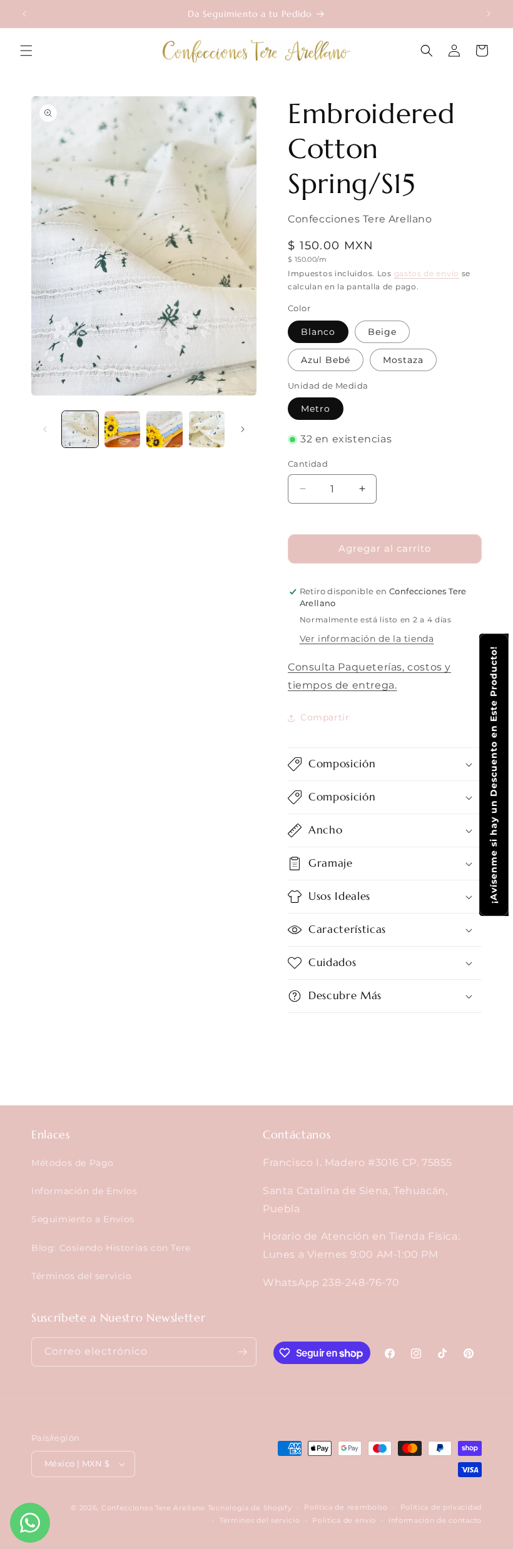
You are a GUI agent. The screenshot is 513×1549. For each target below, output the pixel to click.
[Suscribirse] (242, 1352)
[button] (26, 50)
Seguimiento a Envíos (83, 1219)
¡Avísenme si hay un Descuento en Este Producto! (493, 775)
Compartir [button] (324, 717)
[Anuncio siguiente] (488, 13)
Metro (315, 408)
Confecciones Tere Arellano (153, 1507)
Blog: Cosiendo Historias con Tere (111, 1247)
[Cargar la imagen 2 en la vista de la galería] (122, 429)
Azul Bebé (325, 360)
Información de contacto (435, 1520)
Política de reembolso (346, 1507)
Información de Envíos (84, 1191)
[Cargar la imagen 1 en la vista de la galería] (80, 429)
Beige (382, 331)
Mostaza (403, 360)
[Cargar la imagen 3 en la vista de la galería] (164, 429)
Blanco (318, 331)
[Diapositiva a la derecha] (242, 429)
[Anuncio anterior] (24, 13)
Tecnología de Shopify (250, 1507)
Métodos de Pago (72, 1162)
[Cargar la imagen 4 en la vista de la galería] (207, 429)
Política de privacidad (441, 1507)
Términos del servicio (81, 1276)
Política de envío (344, 1520)
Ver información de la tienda (367, 638)
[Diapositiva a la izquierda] (45, 429)
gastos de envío (427, 273)
